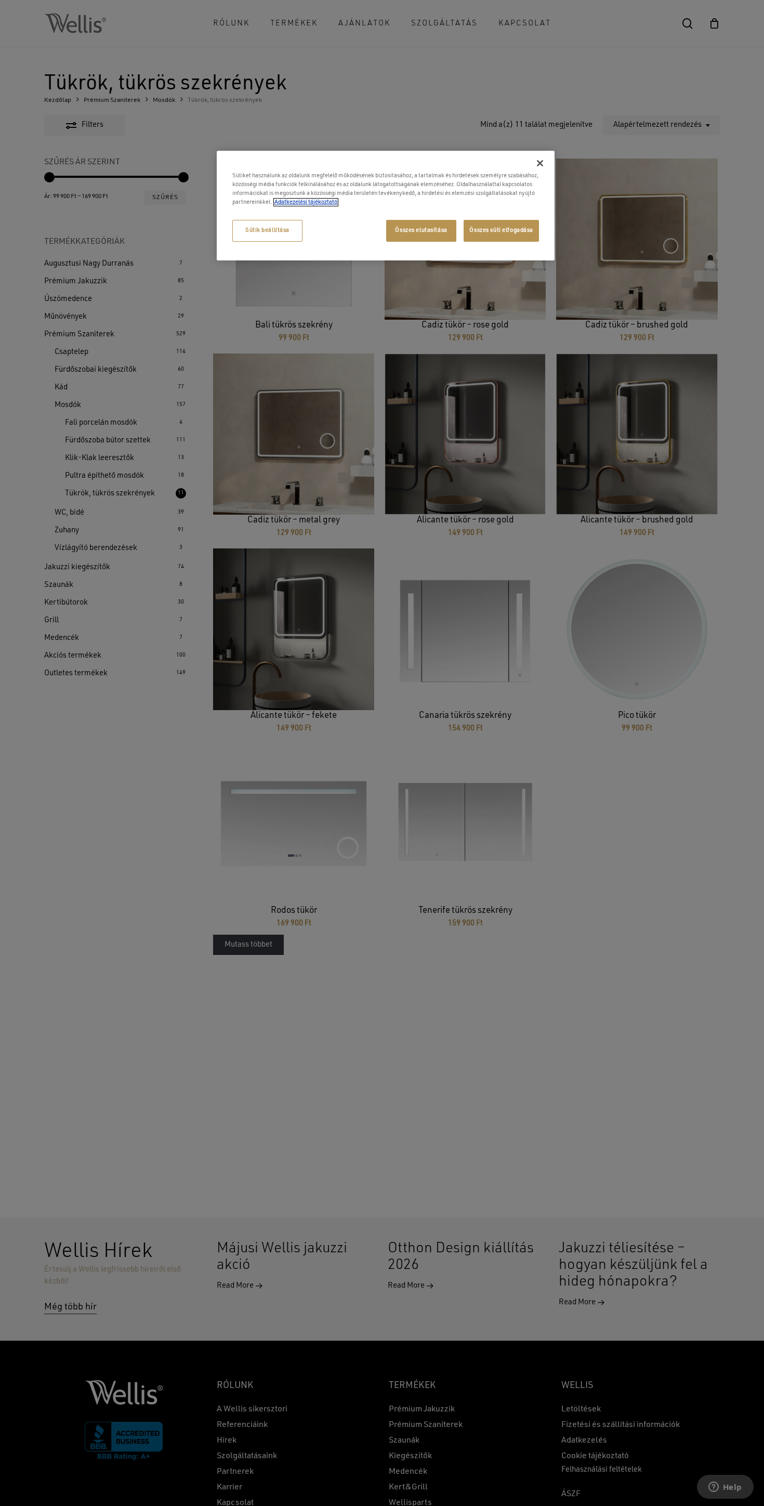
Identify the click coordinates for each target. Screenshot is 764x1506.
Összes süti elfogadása (501, 230)
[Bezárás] (540, 163)
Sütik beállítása (267, 230)
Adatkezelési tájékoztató (305, 202)
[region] (386, 205)
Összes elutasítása (421, 230)
